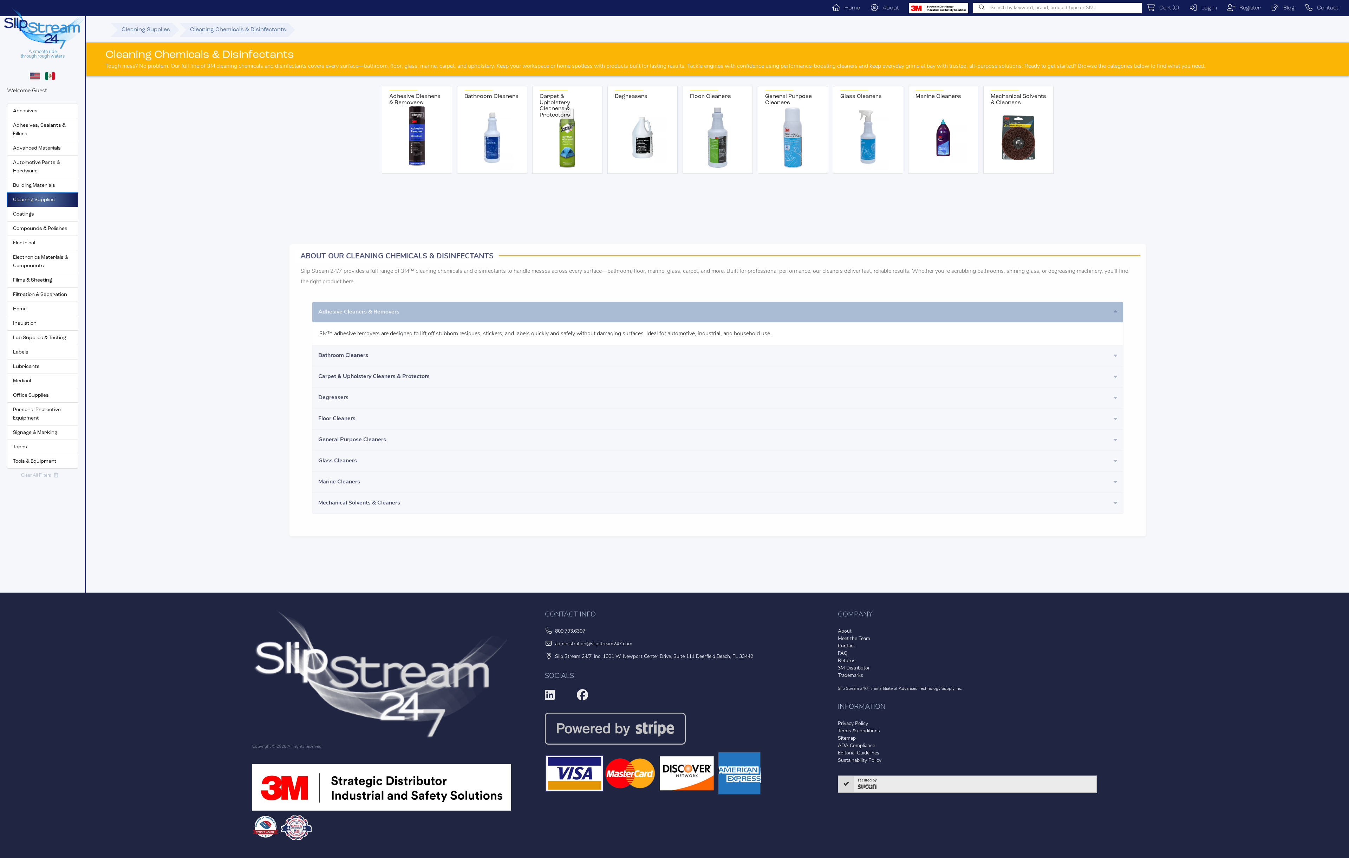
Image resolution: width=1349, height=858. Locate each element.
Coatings (23, 214)
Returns (846, 661)
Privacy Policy (853, 723)
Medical (22, 381)
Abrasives (25, 111)
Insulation (25, 323)
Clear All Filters (37, 475)
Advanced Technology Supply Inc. (930, 689)
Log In (1207, 8)
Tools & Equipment (35, 461)
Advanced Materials (37, 148)
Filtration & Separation (40, 294)
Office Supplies (31, 395)
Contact (1325, 8)
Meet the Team (854, 638)
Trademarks (850, 675)
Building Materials (34, 185)
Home (850, 8)
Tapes (20, 447)
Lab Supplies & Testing (39, 338)
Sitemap (847, 738)
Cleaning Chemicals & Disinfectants (238, 30)
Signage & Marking (35, 432)
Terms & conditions (859, 731)
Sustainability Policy (859, 760)
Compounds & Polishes (40, 228)
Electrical (24, 243)
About (889, 8)
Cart (1167, 8)
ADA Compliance (856, 745)
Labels (20, 352)
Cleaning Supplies (34, 200)
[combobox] (1057, 8)
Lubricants (26, 366)
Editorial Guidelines (858, 753)
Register (1248, 8)
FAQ (843, 653)
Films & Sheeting (32, 280)
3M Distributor (854, 668)
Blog (1287, 8)
